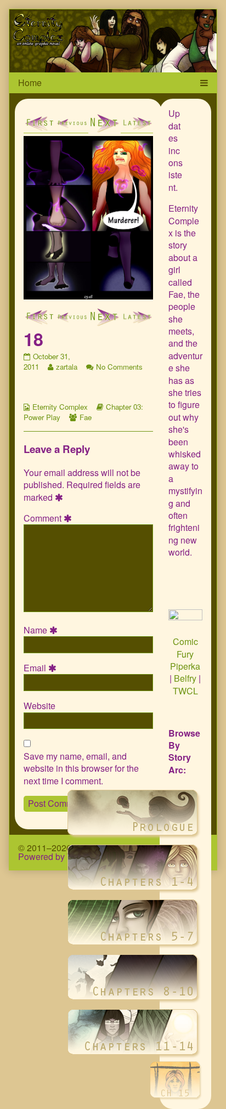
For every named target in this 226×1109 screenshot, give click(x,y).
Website (39, 706)
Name (42, 630)
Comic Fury (185, 647)
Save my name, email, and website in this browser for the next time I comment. (81, 768)
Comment (49, 518)
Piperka (185, 666)
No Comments (119, 366)
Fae (86, 417)
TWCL (185, 690)
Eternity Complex (60, 406)
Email (42, 668)
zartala (66, 366)
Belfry (185, 678)
